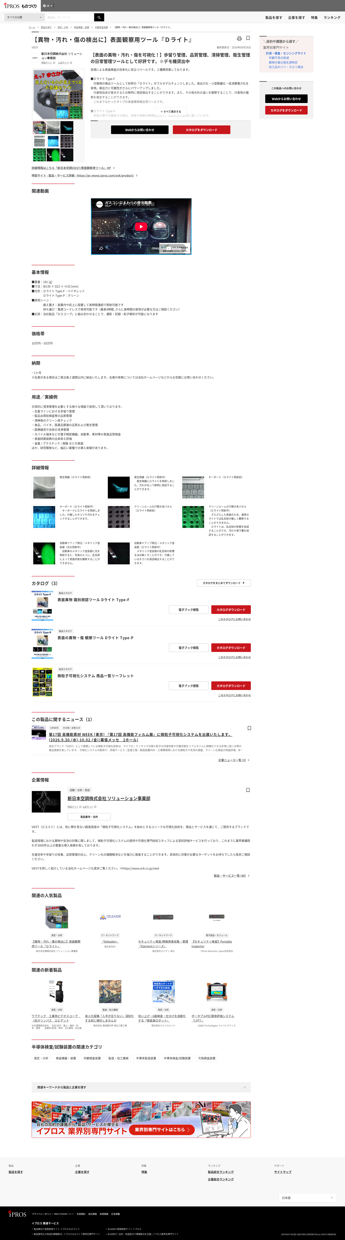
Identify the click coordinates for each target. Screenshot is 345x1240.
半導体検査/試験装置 (177, 1058)
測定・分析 (41, 1058)
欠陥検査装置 (206, 1058)
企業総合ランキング (221, 1179)
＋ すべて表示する (170, 111)
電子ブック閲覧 (189, 609)
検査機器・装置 (66, 1058)
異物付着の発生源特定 (283, 62)
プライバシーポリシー (42, 1214)
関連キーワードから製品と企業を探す (61, 1087)
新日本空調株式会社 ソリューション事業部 (61, 56)
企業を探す (296, 17)
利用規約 (81, 1214)
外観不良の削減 (279, 57)
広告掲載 (115, 1214)
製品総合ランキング (221, 1172)
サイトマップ (282, 1172)
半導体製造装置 (146, 1058)
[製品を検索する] (99, 17)
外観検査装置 (92, 1058)
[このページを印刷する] (239, 38)
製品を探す (273, 17)
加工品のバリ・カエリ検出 (286, 67)
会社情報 (92, 1214)
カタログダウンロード (231, 609)
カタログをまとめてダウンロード (222, 583)
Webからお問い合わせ (139, 130)
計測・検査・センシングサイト (286, 53)
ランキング (332, 17)
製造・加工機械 (118, 1058)
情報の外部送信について (64, 1214)
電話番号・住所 (89, 816)
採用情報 (104, 1214)
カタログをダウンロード (201, 130)
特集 (314, 17)
